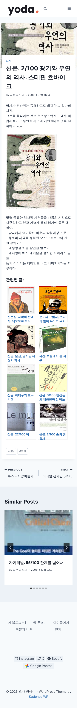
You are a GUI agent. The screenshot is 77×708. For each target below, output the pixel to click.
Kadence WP (38, 696)
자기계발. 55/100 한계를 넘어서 (36, 562)
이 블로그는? (17, 622)
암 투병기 (40, 622)
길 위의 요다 (17, 94)
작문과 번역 (24, 629)
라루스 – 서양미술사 (18, 473)
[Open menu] (69, 8)
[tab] (31, 588)
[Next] (67, 547)
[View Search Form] (45, 8)
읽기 (8, 61)
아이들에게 (61, 622)
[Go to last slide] (10, 547)
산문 (11, 451)
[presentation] (38, 532)
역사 (22, 451)
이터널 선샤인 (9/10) (58, 473)
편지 (58, 629)
